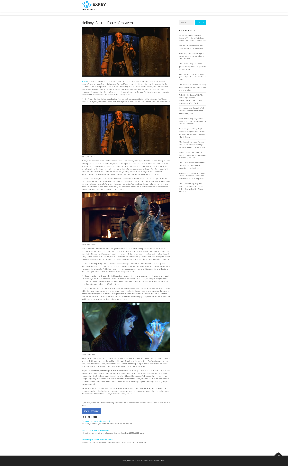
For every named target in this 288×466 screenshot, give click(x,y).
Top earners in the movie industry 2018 (96, 421)
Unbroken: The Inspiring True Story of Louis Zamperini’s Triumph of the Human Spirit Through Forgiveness (192, 176)
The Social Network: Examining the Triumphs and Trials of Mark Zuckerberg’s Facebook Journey (192, 165)
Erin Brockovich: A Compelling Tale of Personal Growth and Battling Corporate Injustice (192, 110)
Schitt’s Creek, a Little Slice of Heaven (95, 430)
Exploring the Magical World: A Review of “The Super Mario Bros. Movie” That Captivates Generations (192, 38)
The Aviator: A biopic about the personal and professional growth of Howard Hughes (192, 66)
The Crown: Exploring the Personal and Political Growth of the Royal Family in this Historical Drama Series (192, 144)
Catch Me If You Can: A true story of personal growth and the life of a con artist (192, 77)
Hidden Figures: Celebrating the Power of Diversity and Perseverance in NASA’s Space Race (192, 155)
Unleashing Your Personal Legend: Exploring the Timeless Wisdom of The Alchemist (191, 56)
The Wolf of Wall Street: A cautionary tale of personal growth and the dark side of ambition (192, 87)
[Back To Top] (278, 455)
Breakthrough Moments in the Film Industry (97, 440)
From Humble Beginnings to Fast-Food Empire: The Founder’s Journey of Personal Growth (192, 121)
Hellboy (84, 81)
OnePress (144, 461)
